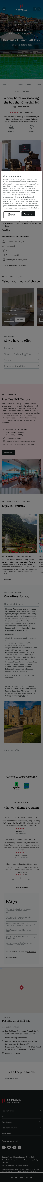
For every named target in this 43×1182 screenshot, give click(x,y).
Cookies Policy (33, 208)
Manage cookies (11, 214)
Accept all (28, 214)
